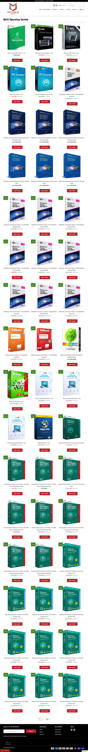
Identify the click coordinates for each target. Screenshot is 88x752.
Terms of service (58, 734)
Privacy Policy (58, 729)
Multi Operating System (15, 19)
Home (40, 9)
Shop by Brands (46, 9)
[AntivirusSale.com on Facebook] (54, 5)
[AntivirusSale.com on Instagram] (56, 5)
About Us (69, 9)
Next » (47, 719)
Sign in (60, 5)
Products (55, 9)
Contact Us (74, 9)
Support (62, 9)
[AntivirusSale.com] (13, 9)
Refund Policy (58, 732)
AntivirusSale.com (10, 747)
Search (41, 729)
